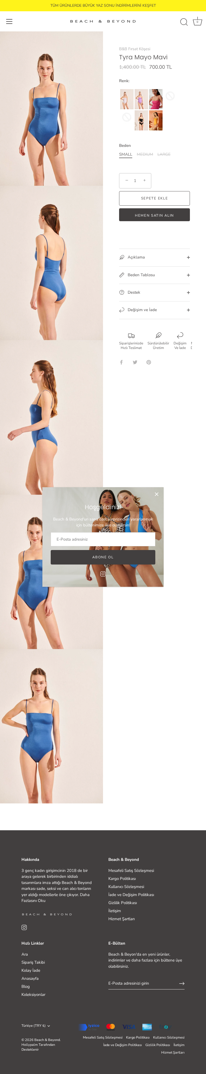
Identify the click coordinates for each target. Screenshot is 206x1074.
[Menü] (9, 21)
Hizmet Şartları (121, 919)
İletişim (114, 910)
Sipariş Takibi (33, 962)
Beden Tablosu (141, 275)
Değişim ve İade (142, 309)
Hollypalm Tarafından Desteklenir (38, 1047)
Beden (125, 145)
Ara (24, 954)
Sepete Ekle (154, 198)
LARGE (164, 154)
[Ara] (184, 22)
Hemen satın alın (154, 215)
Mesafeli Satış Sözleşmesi (131, 870)
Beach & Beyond (47, 1039)
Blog (25, 986)
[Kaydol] (182, 983)
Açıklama (136, 257)
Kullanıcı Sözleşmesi (126, 886)
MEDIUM (145, 154)
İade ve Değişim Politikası (131, 894)
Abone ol (103, 557)
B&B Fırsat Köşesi (134, 49)
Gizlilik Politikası (122, 902)
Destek (133, 292)
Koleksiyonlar (33, 994)
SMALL (125, 154)
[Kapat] (157, 494)
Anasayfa (30, 978)
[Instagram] (103, 573)
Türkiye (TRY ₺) (33, 1026)
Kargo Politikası (122, 878)
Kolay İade (30, 970)
